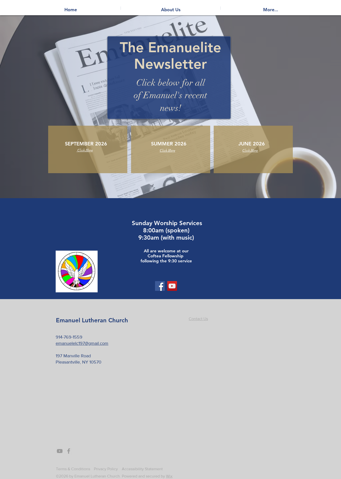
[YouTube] (172, 286)
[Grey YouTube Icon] (59, 451)
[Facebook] (160, 286)
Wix (169, 476)
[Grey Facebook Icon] (68, 451)
